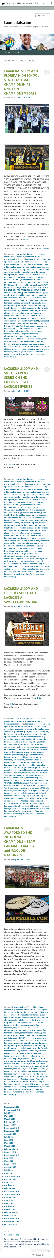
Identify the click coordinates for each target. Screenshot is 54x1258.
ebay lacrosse (19, 282)
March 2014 (9, 1209)
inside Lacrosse (11, 298)
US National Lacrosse (39, 346)
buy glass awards (29, 729)
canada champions (29, 739)
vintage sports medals (30, 349)
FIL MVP (44, 285)
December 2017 (11, 1155)
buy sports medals (32, 737)
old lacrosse (25, 328)
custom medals (28, 280)
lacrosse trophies (12, 318)
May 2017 (8, 1161)
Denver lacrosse (26, 747)
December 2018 (11, 1128)
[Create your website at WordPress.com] (27, 3)
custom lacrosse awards (24, 277)
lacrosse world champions (32, 780)
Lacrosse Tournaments (33, 316)
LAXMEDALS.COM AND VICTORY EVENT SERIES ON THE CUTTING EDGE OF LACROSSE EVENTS (21, 377)
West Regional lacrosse (24, 352)
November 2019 (11, 1107)
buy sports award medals (33, 269)
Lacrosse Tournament (22, 313)
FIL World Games (11, 287)
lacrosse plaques (30, 773)
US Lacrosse (23, 346)
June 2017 (8, 1158)
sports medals (25, 336)
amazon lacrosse (34, 259)
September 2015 (12, 1176)
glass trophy (17, 755)
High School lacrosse (20, 295)
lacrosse (30, 298)
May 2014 (8, 1203)
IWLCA (22, 298)
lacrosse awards (11, 303)
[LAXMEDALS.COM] (27, 133)
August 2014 (10, 1197)
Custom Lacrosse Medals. (31, 744)
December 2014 (11, 1191)
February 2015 (11, 1188)
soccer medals (20, 793)
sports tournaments (34, 257)
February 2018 (11, 1149)
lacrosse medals (11, 311)
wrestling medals (21, 354)
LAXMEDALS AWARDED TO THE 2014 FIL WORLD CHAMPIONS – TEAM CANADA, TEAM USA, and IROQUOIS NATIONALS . (20, 841)
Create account (11, 1235)
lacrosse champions (29, 303)
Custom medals (19, 254)
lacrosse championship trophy (24, 767)
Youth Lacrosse (37, 354)
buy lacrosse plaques (19, 267)
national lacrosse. (38, 323)
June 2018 (8, 1140)
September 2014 (12, 1194)
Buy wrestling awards (28, 272)
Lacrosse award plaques (36, 300)
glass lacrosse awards (32, 293)
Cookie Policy (15, 1247)
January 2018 (10, 1152)
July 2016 (8, 1170)
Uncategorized (11, 259)
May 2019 (8, 1116)
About (16, 52)
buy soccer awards (12, 269)
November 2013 (11, 1221)
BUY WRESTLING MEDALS (29, 1017)
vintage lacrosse (12, 349)
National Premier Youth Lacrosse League (22, 326)
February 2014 (11, 1212)
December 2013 (11, 1218)
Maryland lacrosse (12, 323)
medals (20, 257)
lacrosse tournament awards (30, 775)
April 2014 (9, 1206)
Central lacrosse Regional (25, 742)
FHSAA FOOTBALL (34, 282)
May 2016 (8, 1173)
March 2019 (9, 1119)
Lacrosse (31, 254)
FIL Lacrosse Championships (27, 285)
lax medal (44, 321)
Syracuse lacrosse (25, 339)
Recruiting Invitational (14, 331)
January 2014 (10, 1215)
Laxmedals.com (17, 23)
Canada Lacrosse (23, 275)
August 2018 (10, 1134)
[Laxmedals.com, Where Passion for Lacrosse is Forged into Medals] (27, 888)
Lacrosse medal (18, 308)
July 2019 (8, 1113)
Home (7, 52)
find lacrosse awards (29, 287)
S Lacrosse (31, 331)
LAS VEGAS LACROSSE (30, 321)
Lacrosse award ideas (14, 300)
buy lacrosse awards (26, 264)
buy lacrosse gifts (20, 732)
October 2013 (10, 1224)
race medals (37, 328)
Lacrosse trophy (28, 318)
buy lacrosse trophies (39, 267)
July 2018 (8, 1137)
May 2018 (8, 1143)
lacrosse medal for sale (37, 308)
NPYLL (16, 328)
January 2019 (10, 1125)
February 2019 (11, 1122)
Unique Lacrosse (29, 344)
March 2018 (9, 1146)
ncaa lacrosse (32, 788)
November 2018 (11, 1131)
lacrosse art (40, 298)
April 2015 (9, 1185)
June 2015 (8, 1182)
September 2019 (12, 1110)
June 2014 (8, 1200)
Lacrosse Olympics (28, 311)
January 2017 (10, 1164)
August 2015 (10, 1179)
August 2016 (10, 1167)
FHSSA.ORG (44, 248)
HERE (12, 227)
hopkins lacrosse (38, 295)
